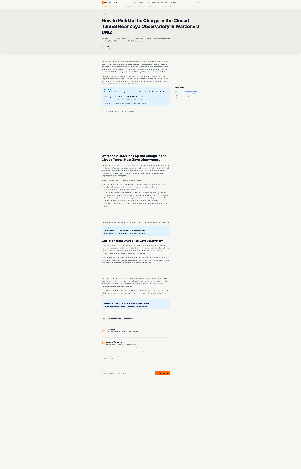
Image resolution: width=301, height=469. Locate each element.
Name (103, 347)
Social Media (164, 2)
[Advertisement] (135, 214)
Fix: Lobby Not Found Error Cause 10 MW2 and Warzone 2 (123, 100)
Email (137, 347)
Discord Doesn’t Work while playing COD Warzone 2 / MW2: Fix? (125, 233)
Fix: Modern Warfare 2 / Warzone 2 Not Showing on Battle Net (124, 230)
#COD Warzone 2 (128, 318)
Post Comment (163, 373)
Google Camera (139, 6)
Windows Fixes (173, 6)
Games (147, 2)
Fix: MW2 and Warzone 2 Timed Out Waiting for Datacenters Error (125, 306)
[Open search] (193, 2)
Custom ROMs (148, 6)
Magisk (131, 6)
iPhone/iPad (155, 2)
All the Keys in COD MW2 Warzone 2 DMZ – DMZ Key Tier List (124, 97)
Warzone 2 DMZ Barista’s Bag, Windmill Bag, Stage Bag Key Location (126, 303)
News (134, 2)
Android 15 (114, 6)
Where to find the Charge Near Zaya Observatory (185, 96)
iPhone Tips (164, 6)
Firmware (157, 6)
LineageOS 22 (123, 6)
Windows (173, 2)
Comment (104, 355)
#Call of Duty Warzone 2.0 (114, 318)
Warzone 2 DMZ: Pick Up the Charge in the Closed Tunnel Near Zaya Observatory (186, 92)
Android (141, 2)
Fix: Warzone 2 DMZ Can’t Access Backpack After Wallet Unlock (125, 103)
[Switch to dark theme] (197, 2)
